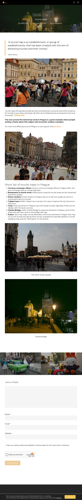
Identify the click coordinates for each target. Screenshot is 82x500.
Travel (46, 15)
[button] (78, 2)
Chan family (37, 15)
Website (8, 433)
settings (58, 498)
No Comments (56, 23)
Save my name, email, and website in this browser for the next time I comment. (38, 445)
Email (7, 424)
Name (8, 414)
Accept (70, 497)
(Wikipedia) (19, 115)
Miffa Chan (25, 23)
